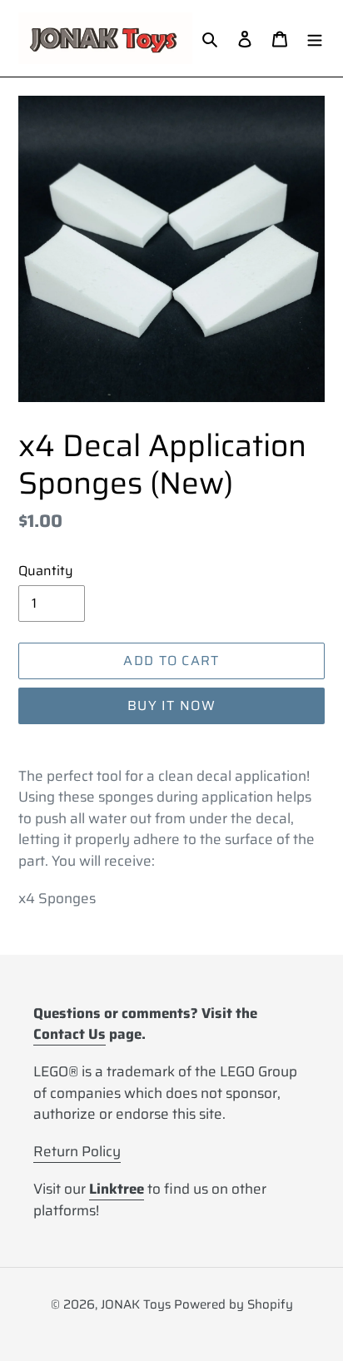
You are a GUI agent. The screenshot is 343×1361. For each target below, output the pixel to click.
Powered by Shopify (233, 1304)
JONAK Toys (136, 1304)
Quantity (45, 571)
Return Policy (77, 1151)
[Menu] (314, 38)
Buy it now (171, 705)
